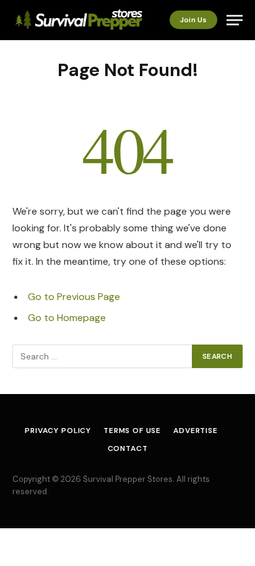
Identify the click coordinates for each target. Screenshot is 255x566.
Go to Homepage (67, 317)
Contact (128, 448)
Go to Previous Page (74, 296)
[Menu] (235, 20)
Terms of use (132, 430)
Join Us (193, 20)
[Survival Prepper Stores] (77, 20)
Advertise (195, 430)
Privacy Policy (58, 430)
